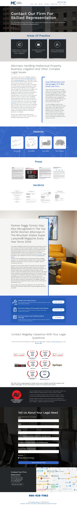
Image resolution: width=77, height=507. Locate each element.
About (35, 4)
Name (19, 418)
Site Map (28, 503)
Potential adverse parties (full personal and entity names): (33, 442)
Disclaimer (20, 455)
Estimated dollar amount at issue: (27, 448)
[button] (76, 499)
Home (31, 4)
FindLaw (55, 503)
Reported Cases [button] (58, 309)
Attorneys (40, 4)
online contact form (57, 341)
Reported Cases (54, 4)
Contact (64, 4)
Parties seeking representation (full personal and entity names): (34, 436)
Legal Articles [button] (58, 302)
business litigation (29, 78)
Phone (19, 430)
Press (60, 4)
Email (20, 424)
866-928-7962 (61, 2)
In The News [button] (58, 317)
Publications (46, 4)
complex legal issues (19, 80)
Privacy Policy (33, 503)
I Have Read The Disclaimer (27, 457)
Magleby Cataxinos (36, 502)
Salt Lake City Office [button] (17, 484)
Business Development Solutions (44, 503)
